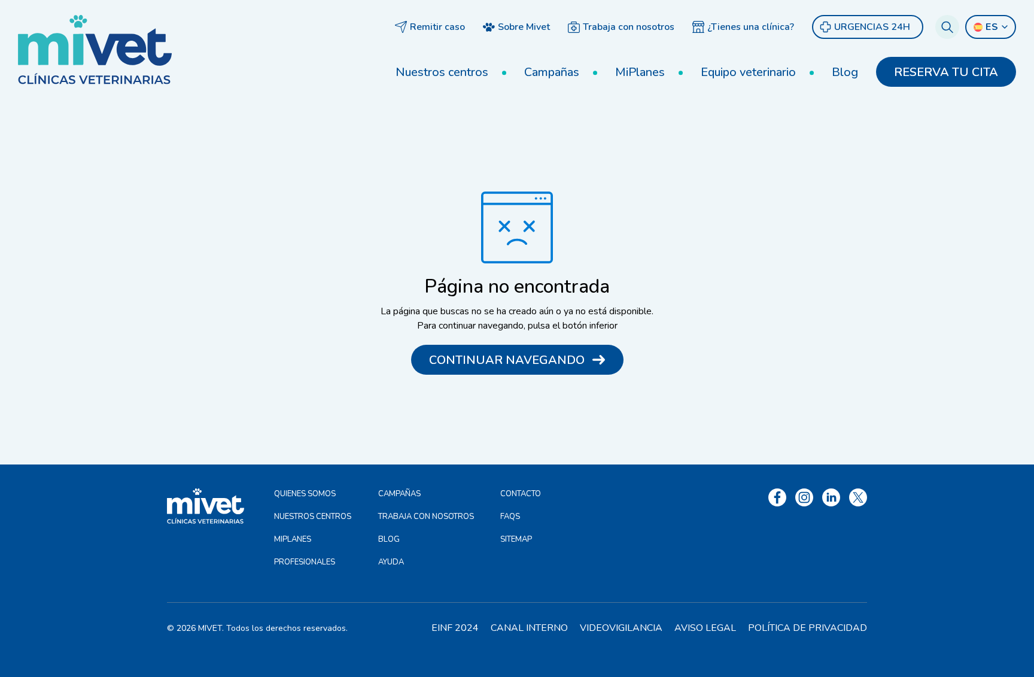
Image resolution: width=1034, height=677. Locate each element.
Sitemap (516, 539)
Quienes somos (305, 493)
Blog (845, 72)
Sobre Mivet (524, 27)
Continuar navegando (507, 360)
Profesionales (304, 562)
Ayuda (391, 562)
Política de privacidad (807, 628)
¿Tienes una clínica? (750, 27)
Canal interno (529, 628)
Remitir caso (437, 27)
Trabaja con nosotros (628, 27)
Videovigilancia (621, 628)
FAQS (510, 516)
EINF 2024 (455, 628)
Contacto (520, 493)
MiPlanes (640, 72)
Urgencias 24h (872, 27)
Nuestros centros (442, 72)
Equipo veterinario (748, 72)
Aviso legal (705, 628)
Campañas (551, 72)
